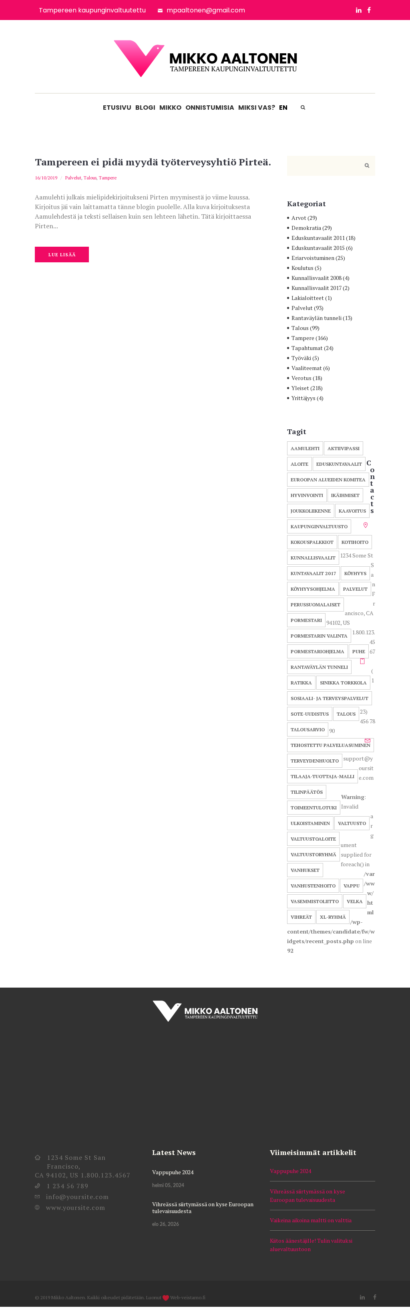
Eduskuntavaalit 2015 (318, 248)
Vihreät (301, 917)
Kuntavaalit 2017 (313, 573)
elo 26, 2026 (165, 1224)
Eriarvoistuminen (312, 258)
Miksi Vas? (256, 107)
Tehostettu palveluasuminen (330, 745)
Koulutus (302, 268)
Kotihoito (355, 542)
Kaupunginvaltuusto (319, 526)
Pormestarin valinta (319, 636)
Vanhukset (305, 870)
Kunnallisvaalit (313, 558)
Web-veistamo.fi (187, 1297)
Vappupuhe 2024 (172, 1172)
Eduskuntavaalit (339, 464)
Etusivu (117, 107)
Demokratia (306, 227)
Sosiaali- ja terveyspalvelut (329, 698)
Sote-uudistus (310, 714)
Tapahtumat (307, 348)
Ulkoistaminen (310, 823)
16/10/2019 (46, 178)
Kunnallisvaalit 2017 (316, 288)
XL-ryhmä (333, 917)
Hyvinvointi (307, 495)
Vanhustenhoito (313, 886)
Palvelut (73, 178)
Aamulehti (305, 448)
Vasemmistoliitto (315, 901)
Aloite (299, 464)
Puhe (358, 651)
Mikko (170, 107)
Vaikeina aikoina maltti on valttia (311, 1220)
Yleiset (300, 388)
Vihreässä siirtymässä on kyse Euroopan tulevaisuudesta (202, 1207)
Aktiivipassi (344, 448)
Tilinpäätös (307, 792)
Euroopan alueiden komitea (328, 480)
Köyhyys (355, 573)
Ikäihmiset (345, 495)
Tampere (108, 178)
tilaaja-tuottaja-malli (322, 776)
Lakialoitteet (307, 298)
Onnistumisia (209, 107)
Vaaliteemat (306, 368)
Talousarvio (308, 729)
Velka (355, 901)
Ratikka (301, 683)
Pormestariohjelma (317, 651)
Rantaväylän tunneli (316, 318)
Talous (90, 178)
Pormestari (306, 620)
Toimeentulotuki (314, 808)
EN (283, 107)
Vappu (352, 886)
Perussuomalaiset (315, 605)
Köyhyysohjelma (313, 589)
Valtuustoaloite (313, 839)
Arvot (298, 217)
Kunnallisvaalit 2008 (316, 278)
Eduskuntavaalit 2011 (318, 237)
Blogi (145, 107)
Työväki (301, 358)
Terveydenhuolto (315, 761)
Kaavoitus (352, 511)
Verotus (301, 378)
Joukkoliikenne (311, 511)
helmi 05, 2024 (168, 1185)
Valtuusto (352, 823)
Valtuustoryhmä (313, 854)
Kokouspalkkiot (312, 542)
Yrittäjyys (303, 398)
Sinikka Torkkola (343, 683)
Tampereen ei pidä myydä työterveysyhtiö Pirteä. (153, 161)
